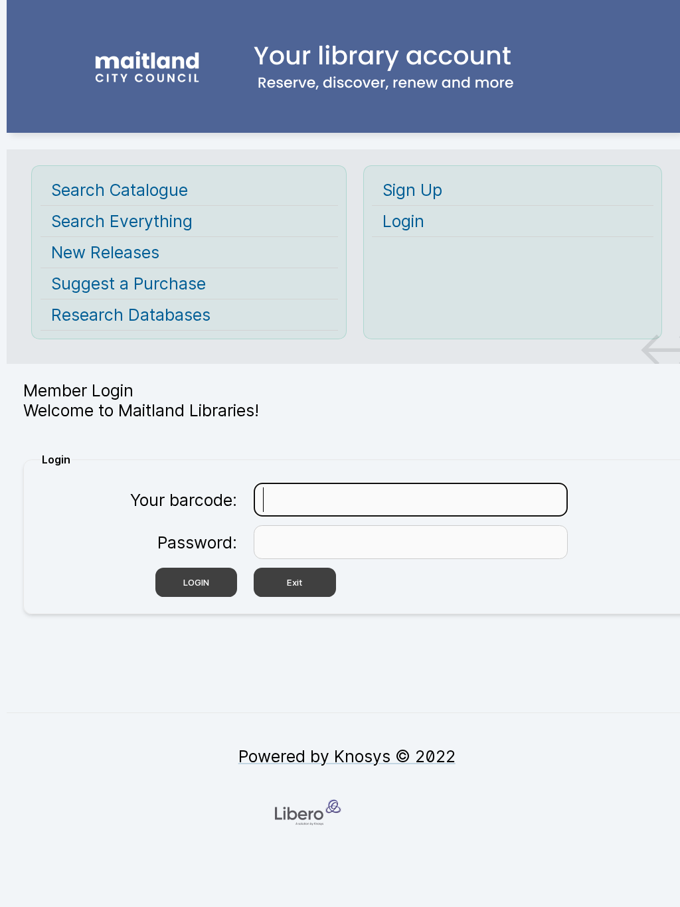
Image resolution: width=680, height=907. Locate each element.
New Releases (105, 252)
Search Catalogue (119, 190)
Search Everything (122, 221)
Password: (197, 542)
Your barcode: (183, 500)
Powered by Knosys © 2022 (347, 756)
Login (403, 221)
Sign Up (412, 190)
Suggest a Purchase (128, 283)
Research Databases (131, 315)
